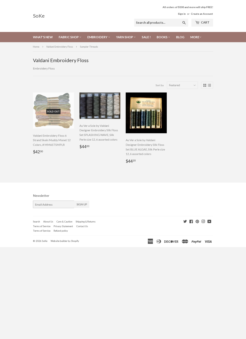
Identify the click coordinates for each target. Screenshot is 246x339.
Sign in (182, 13)
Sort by (160, 85)
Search (36, 221)
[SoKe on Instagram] (203, 221)
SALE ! (146, 37)
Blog (180, 37)
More (194, 37)
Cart (204, 22)
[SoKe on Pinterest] (197, 221)
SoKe (39, 16)
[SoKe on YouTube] (209, 221)
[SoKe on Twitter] (185, 221)
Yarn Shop (125, 37)
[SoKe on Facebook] (191, 221)
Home (36, 46)
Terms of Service (41, 226)
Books (162, 37)
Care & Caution (64, 221)
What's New (43, 37)
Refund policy (61, 230)
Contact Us (82, 226)
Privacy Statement (63, 226)
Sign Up (82, 204)
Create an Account (202, 13)
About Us (48, 221)
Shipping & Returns (85, 221)
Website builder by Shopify (65, 241)
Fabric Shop (69, 37)
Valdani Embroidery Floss (59, 46)
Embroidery (97, 37)
